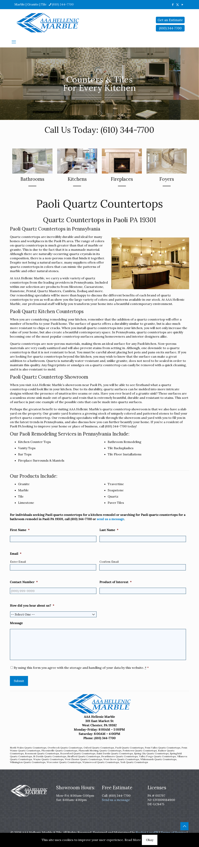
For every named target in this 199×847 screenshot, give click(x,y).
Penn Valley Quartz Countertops (162, 747)
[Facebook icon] (172, 4)
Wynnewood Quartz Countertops (100, 762)
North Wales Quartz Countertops (28, 747)
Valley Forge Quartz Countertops (157, 756)
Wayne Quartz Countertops (48, 759)
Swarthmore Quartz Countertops (119, 756)
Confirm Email (109, 561)
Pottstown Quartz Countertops (140, 750)
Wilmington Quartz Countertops (27, 762)
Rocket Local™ (147, 832)
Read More (133, 840)
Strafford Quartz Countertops (83, 756)
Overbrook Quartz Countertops (65, 747)
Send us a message (116, 800)
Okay (149, 840)
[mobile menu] (13, 41)
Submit (19, 681)
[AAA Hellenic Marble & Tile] (47, 22)
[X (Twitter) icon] (177, 4)
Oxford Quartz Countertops (99, 747)
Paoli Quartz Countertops (129, 747)
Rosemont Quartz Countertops (42, 753)
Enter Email (18, 561)
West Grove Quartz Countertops (121, 759)
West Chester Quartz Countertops (83, 759)
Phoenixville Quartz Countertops (59, 750)
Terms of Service (173, 832)
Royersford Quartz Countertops (77, 753)
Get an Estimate (170, 20)
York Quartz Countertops (134, 762)
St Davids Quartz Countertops (49, 756)
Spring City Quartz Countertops (151, 753)
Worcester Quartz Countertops (64, 762)
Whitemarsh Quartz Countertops (158, 759)
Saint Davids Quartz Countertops (115, 753)
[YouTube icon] (182, 4)
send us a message (110, 519)
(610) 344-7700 (63, 4)
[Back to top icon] (184, 826)
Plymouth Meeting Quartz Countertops (100, 750)
